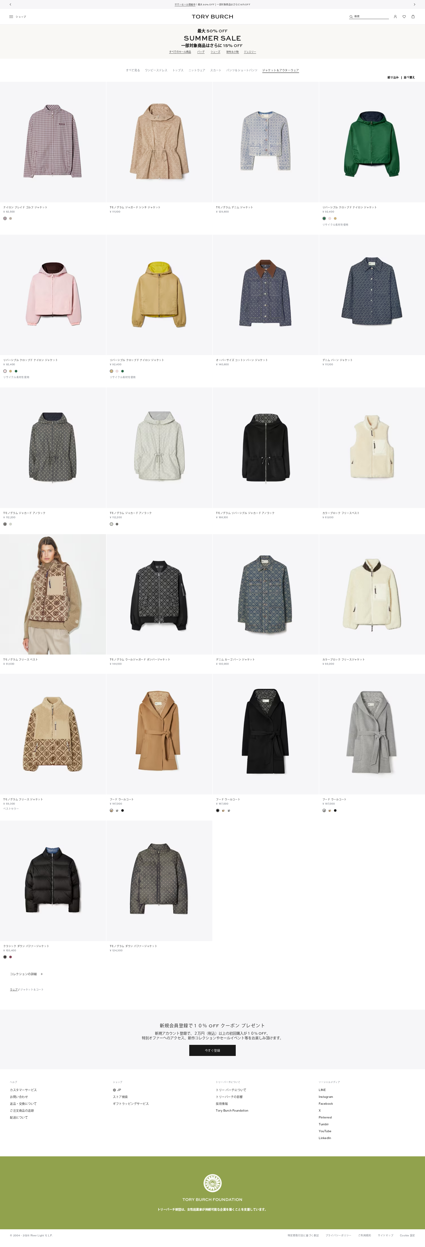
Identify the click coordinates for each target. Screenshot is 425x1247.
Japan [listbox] (183, 1219)
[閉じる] (418, 1192)
